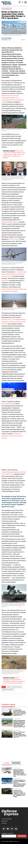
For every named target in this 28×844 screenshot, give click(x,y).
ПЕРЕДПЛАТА (4, 821)
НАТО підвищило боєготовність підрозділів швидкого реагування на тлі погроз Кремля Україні (14, 680)
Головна (3, 7)
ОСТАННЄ (6, 763)
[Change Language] (20, 2)
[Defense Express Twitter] (12, 829)
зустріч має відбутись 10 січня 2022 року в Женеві (12, 436)
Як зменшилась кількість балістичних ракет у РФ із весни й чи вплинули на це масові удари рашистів (19, 712)
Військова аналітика (8, 689)
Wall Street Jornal (14, 239)
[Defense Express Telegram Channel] (16, 829)
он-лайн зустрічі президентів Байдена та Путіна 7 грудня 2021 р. (14, 274)
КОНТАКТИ (4, 823)
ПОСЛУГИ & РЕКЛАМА (6, 818)
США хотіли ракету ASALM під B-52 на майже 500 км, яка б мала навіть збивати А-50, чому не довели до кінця (19, 773)
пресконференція (8, 403)
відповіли (5, 280)
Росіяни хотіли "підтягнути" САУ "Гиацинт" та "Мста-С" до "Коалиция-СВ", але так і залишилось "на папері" (19, 793)
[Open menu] (25, 2)
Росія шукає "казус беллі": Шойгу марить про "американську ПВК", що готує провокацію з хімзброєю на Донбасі (14, 154)
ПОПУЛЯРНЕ (16, 763)
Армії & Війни (9, 7)
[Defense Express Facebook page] (4, 829)
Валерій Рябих (7, 38)
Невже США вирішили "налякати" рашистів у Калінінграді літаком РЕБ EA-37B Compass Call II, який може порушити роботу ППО (19, 723)
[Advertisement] (14, 454)
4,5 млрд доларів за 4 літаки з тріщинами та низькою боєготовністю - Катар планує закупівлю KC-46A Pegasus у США (19, 783)
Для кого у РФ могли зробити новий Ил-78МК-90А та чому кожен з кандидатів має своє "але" (19, 734)
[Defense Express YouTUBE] (8, 829)
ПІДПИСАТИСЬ (22, 836)
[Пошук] (22, 2)
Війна (8, 687)
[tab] (6, 763)
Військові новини (16, 687)
